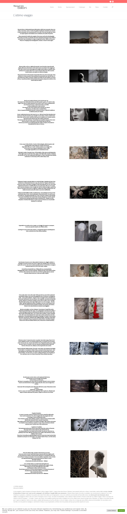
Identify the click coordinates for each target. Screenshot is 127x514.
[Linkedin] (113, 1)
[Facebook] (110, 1)
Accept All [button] (121, 510)
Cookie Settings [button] (112, 510)
